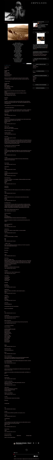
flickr (34, 80)
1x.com (34, 81)
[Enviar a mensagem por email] (26, 63)
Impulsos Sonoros (35, 66)
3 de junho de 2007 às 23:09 (10, 226)
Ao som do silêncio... (9, 22)
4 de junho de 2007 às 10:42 (10, 293)
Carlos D (6, 275)
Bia (5, 195)
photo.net (34, 79)
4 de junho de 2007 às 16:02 (10, 353)
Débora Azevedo (7, 320)
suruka (6, 302)
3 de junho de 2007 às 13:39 (10, 146)
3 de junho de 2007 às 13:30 (10, 134)
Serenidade (6, 365)
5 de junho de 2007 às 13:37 (10, 416)
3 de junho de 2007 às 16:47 (10, 175)
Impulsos (39, 3)
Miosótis (6, 258)
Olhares (34, 76)
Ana (5, 171)
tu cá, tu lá (34, 67)
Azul (5, 235)
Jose (5, 396)
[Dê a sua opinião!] (27, 63)
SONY (5, 295)
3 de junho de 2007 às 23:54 (10, 232)
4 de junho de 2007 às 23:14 (10, 394)
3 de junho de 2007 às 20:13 (10, 193)
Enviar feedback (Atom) (11, 437)
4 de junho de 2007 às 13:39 (10, 323)
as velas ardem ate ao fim (8, 325)
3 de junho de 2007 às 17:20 (10, 183)
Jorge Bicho (6, 418)
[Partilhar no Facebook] (29, 63)
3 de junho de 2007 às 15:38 (10, 164)
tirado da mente (7, 213)
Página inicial (19, 435)
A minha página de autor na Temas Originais (39, 55)
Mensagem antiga (28, 435)
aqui (46, 47)
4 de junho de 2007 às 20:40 (10, 378)
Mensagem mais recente (8, 435)
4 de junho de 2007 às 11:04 (10, 300)
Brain (5, 97)
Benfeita (34, 72)
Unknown (6, 387)
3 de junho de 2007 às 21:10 (10, 200)
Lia (5, 411)
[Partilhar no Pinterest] (30, 63)
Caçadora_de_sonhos (8, 381)
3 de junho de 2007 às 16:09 (10, 169)
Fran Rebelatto (7, 202)
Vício (5, 270)
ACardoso (6, 315)
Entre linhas (6, 117)
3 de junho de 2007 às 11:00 (10, 115)
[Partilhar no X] (28, 63)
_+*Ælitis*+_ (6, 243)
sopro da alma (35, 59)
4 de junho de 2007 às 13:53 (10, 346)
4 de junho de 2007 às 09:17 (10, 273)
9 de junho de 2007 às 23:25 (10, 431)
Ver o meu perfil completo (37, 29)
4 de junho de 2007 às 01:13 (10, 255)
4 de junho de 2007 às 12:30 (10, 318)
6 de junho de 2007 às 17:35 (10, 426)
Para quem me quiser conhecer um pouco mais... (40, 54)
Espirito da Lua (7, 348)
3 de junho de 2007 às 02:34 (10, 95)
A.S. (5, 157)
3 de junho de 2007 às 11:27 (10, 123)
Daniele (6, 186)
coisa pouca (34, 65)
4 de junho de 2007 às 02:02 (10, 268)
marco (5, 136)
